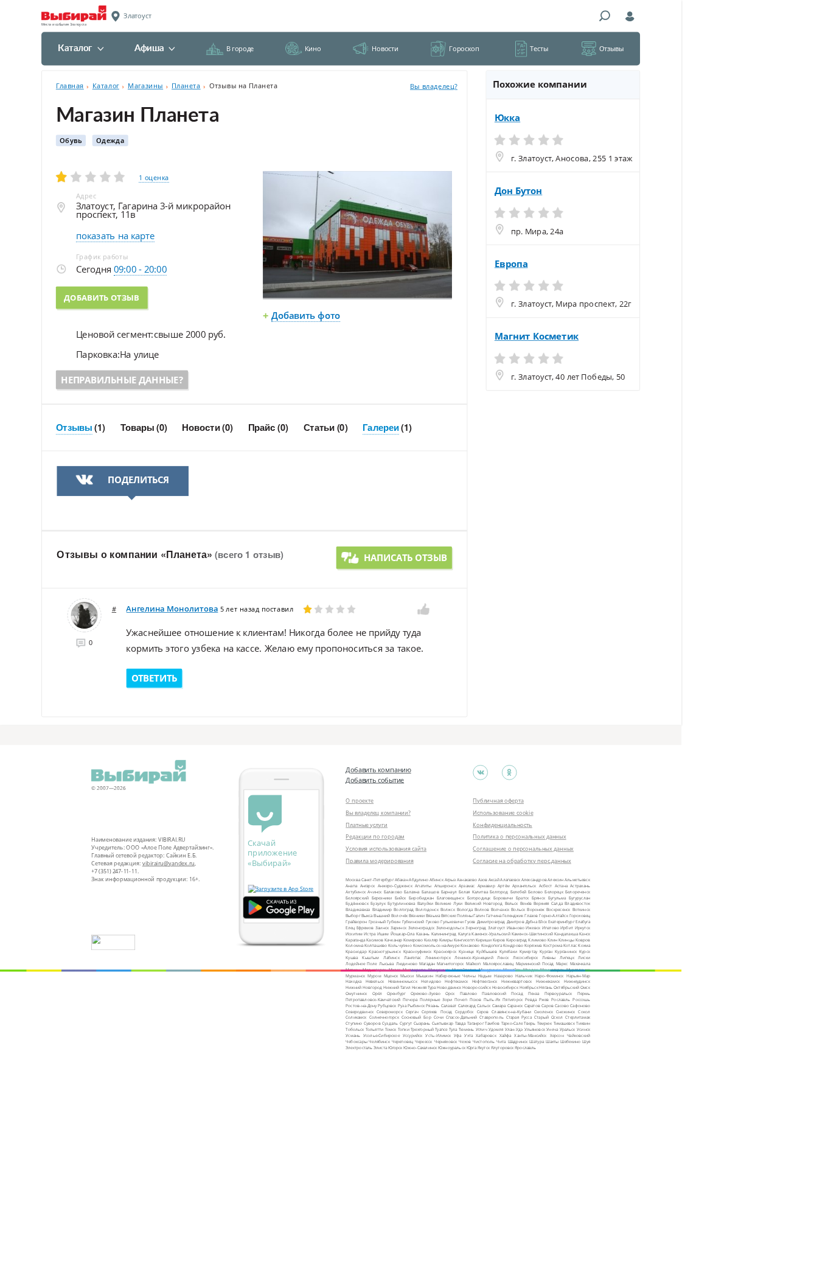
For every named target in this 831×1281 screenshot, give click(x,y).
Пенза (534, 993)
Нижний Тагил (397, 987)
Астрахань (580, 885)
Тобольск (355, 1029)
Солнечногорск (384, 1017)
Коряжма (533, 945)
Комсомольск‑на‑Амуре (436, 945)
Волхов (482, 909)
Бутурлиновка (401, 903)
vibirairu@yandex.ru (168, 863)
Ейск (542, 921)
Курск (584, 951)
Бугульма (557, 897)
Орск (450, 993)
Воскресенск (558, 909)
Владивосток (577, 903)
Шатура (536, 1041)
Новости (385, 48)
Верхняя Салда (548, 903)
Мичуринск (490, 969)
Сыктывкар (442, 1023)
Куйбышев (486, 951)
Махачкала (580, 963)
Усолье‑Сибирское (381, 1035)
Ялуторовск (502, 1047)
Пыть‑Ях (492, 999)
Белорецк (553, 891)
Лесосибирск (525, 957)
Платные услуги (367, 824)
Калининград (444, 933)
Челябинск (379, 1041)
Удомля (496, 1029)
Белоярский (357, 897)
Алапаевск (510, 879)
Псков (476, 999)
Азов (483, 879)
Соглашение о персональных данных (523, 848)
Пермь (583, 993)
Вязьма (433, 915)
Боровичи (503, 897)
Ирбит (566, 927)
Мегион (353, 969)
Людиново (406, 963)
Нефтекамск (456, 981)
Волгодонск (427, 909)
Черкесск (424, 1041)
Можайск (512, 969)
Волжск (447, 909)
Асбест (545, 885)
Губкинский (413, 921)
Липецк (567, 957)
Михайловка (464, 969)
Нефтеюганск (485, 981)
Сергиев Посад (437, 1011)
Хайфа (505, 1035)
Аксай (494, 879)
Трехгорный (422, 1029)
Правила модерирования (380, 860)
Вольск (518, 909)
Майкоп (473, 963)
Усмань (353, 1035)
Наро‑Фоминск (549, 975)
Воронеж (535, 909)
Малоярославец (498, 963)
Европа (511, 263)
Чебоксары (356, 1041)
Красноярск (445, 951)
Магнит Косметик (537, 336)
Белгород (499, 891)
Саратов (532, 1005)
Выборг (353, 915)
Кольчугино (400, 945)
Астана (561, 885)
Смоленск (543, 1011)
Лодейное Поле (361, 963)
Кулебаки (508, 951)
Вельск (511, 903)
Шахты (552, 1041)
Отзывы (611, 48)
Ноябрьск (529, 987)
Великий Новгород (483, 903)
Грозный (377, 921)
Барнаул (449, 891)
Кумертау (529, 951)
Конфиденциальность (502, 824)
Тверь (529, 1023)
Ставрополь (491, 1017)
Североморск (390, 1011)
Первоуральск (558, 993)
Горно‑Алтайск (553, 915)
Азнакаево (467, 879)
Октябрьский (566, 987)
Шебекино (570, 1041)
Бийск (400, 897)
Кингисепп (464, 939)
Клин (552, 939)
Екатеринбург (561, 921)
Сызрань (422, 1023)
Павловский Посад (502, 993)
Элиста (380, 1047)
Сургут (406, 1023)
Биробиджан (421, 897)
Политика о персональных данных (519, 836)
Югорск (395, 1047)
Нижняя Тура (424, 987)
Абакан (401, 879)
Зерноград (475, 927)
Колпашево (375, 945)
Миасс (395, 969)
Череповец (402, 1041)
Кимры (446, 939)
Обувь (71, 140)
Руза (402, 1005)
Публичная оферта (498, 801)
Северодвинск (360, 1011)
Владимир (382, 909)
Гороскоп (464, 48)
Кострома (552, 945)
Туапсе (441, 1029)
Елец (350, 927)
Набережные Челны (456, 975)
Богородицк (479, 897)
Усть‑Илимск (438, 1035)
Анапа (351, 885)
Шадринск (518, 1041)
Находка (353, 981)
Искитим (354, 933)
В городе (240, 48)
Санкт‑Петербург (377, 879)
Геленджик (512, 915)
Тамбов (492, 1023)
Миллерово (414, 969)
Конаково (470, 945)
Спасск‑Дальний (462, 1017)
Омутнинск (356, 993)
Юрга (471, 1047)
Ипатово (550, 927)
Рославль (560, 999)
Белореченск (577, 891)
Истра (369, 933)
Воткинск (581, 909)
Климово (537, 939)
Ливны (548, 957)
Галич (479, 915)
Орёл (377, 993)
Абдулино (418, 879)
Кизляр (431, 939)
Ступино (354, 1023)
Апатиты (423, 885)
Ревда (531, 999)
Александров (534, 879)
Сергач (412, 1011)
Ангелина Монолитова (172, 608)
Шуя (586, 1041)
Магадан (427, 963)
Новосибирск (505, 987)
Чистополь (484, 1041)
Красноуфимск (417, 951)
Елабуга (582, 921)
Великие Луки (448, 903)
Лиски (584, 957)
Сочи (438, 1017)
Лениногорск (438, 957)
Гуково (432, 921)
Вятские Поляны (457, 915)
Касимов (374, 939)
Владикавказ (358, 909)
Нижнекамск (548, 981)
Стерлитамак (577, 1017)
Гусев (470, 921)
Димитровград (491, 921)
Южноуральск (451, 1047)
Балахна (411, 891)
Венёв (526, 903)
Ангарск (367, 885)
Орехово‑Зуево (425, 993)
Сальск (483, 1005)
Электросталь (359, 1047)
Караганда (355, 939)
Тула (453, 1029)
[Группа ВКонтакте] (480, 772)
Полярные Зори (436, 999)
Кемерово (413, 939)
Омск (585, 987)
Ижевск (533, 927)
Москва (353, 879)
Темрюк (544, 1023)
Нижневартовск (516, 981)
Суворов (372, 1023)
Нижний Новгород (364, 987)
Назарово (503, 975)
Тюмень (466, 1029)
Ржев (544, 999)
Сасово (562, 1005)
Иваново (515, 927)
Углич (481, 1029)
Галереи (381, 427)
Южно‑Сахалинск (420, 1047)
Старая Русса (519, 1017)
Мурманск (355, 975)
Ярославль (525, 1047)
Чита (501, 1041)
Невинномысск (402, 981)
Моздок (530, 969)
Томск (391, 1029)
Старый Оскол (548, 1017)
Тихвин (583, 1023)
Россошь (581, 999)
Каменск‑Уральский (490, 933)
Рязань (432, 1005)
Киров (499, 939)
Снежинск (565, 1011)
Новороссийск (476, 987)
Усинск (583, 1029)
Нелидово (431, 981)
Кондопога (491, 945)
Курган (546, 951)
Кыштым (370, 957)
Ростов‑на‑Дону (361, 1005)
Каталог (75, 48)
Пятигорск (512, 999)
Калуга (464, 933)
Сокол (584, 1011)
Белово (535, 891)
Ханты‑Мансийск (530, 1035)
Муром (374, 975)
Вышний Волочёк (391, 915)
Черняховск (445, 1041)
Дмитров (515, 921)
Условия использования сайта (386, 848)
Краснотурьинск (384, 951)
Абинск (436, 879)
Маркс (562, 963)
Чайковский (579, 1035)
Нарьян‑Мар (578, 975)
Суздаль (390, 1023)
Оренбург (396, 993)
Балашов (430, 891)
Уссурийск (413, 1035)
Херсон (557, 1035)
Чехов (465, 1041)
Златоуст (497, 927)
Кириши (484, 939)
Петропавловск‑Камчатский (373, 999)
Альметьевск (577, 879)
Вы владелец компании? (378, 812)
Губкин (393, 921)
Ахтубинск (356, 891)
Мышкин (424, 975)
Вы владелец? (433, 86)
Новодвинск (449, 987)
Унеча (552, 1029)
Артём (504, 885)
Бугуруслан (579, 897)
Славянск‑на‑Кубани (511, 1011)
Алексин (555, 879)
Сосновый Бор (416, 1017)
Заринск (398, 927)
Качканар (393, 939)
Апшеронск (445, 885)
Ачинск (374, 891)
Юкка (508, 118)
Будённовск (357, 903)
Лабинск (391, 957)
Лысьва (386, 963)
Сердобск (464, 1011)
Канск (584, 933)
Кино (313, 48)
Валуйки (425, 903)
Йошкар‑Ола (403, 933)
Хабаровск (486, 1035)
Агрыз (450, 879)
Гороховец (579, 915)
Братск (522, 897)
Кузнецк (466, 951)
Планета (186, 86)
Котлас (570, 945)
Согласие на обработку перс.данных (522, 860)
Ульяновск (534, 1029)
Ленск (503, 957)
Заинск (382, 927)
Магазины (145, 86)
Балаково (393, 891)
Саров (547, 1005)
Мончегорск (552, 969)
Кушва (352, 957)
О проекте (360, 801)
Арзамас (467, 885)
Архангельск (524, 885)
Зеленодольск (450, 927)
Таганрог (475, 1023)
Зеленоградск (421, 927)
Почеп (460, 999)
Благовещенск (450, 897)
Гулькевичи (452, 921)
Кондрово (513, 945)
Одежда (110, 140)
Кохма (584, 945)
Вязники (417, 915)
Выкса (367, 915)
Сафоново (580, 1005)
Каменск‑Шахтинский (532, 933)
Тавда (460, 1023)
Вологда (465, 909)
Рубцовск (387, 1005)
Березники (382, 897)
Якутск (484, 1047)
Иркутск (582, 927)
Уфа (457, 1035)
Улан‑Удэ (514, 1029)
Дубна (531, 921)
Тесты (539, 48)
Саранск (515, 1005)
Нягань (545, 987)
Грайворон (356, 921)
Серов (483, 1011)
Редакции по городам (375, 836)
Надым (485, 975)
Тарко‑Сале (512, 1023)
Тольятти (375, 1029)
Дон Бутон (519, 190)
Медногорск (374, 969)
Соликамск (356, 1017)
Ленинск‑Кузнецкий (473, 957)
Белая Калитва (473, 891)
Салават (448, 1005)
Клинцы (566, 939)
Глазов (531, 915)
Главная (70, 86)
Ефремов (365, 927)
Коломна (354, 945)
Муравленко (578, 969)
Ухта (468, 1035)
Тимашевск (564, 1023)
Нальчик (523, 975)
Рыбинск (416, 1005)
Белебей (518, 891)
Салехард (467, 1005)
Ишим (383, 933)
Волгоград (404, 909)
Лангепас (413, 957)
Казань (422, 933)
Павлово (469, 993)
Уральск (567, 1029)
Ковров (583, 939)
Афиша (149, 48)
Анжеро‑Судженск (395, 885)
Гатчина (493, 915)
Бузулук (378, 903)
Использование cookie (503, 812)
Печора (410, 999)
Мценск (391, 975)
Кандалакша (566, 933)
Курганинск (566, 951)
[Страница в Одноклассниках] (509, 772)
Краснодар (356, 951)
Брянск (538, 897)
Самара (499, 1005)
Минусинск (439, 969)
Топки (403, 1029)
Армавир (486, 885)
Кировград (516, 939)
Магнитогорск (450, 963)
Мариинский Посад (535, 963)
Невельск (375, 981)
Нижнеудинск (577, 981)
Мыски (406, 975)
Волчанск (500, 909)
